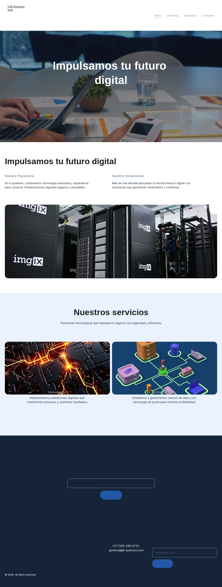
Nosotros (190, 15)
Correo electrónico (77, 476)
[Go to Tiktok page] (22, 557)
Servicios (173, 15)
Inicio (157, 15)
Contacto (208, 15)
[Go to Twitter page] (29, 557)
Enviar (111, 495)
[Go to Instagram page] (14, 557)
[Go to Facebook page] (7, 557)
